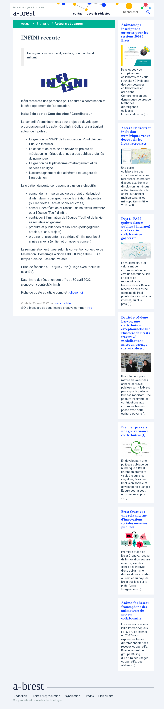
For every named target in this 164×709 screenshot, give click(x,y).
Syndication (72, 696)
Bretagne (43, 24)
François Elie (63, 303)
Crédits (89, 696)
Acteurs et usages (69, 24)
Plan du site (105, 696)
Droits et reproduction (46, 696)
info (89, 308)
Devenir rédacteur (99, 13)
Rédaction (20, 696)
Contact (78, 13)
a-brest (24, 12)
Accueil (26, 24)
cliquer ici (76, 292)
